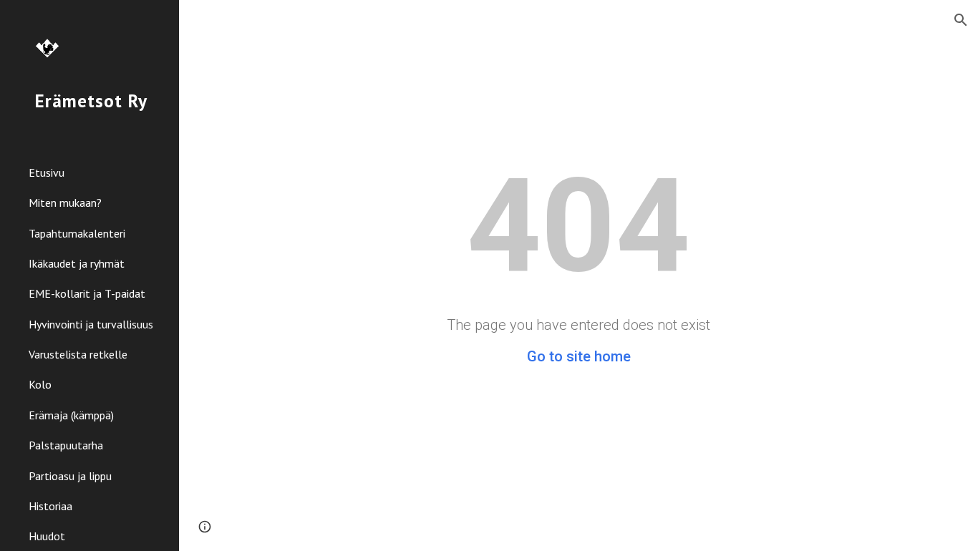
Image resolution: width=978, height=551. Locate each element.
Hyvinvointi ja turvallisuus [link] (91, 324)
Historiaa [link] (50, 506)
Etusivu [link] (46, 172)
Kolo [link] (40, 384)
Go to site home (579, 356)
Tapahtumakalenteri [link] (77, 233)
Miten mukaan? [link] (65, 202)
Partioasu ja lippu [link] (70, 476)
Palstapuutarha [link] (66, 445)
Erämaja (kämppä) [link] (71, 415)
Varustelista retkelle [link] (78, 354)
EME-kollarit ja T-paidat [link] (87, 293)
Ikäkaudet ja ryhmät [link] (77, 263)
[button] (961, 20)
